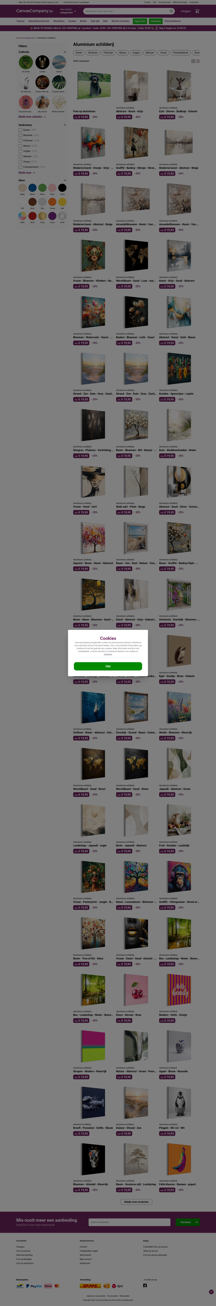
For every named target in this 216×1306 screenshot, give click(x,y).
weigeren (108, 654)
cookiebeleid (83, 651)
